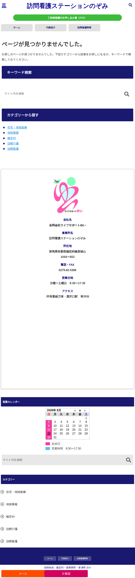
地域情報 (13, 132)
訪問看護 (13, 148)
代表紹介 (50, 27)
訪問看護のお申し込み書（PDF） (68, 17)
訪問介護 (13, 143)
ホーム (16, 27)
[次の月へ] (86, 410)
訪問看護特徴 (84, 27)
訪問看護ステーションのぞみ (67, 5)
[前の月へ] (74, 410)
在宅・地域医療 (17, 127)
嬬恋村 (11, 138)
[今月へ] (80, 410)
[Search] (127, 94)
